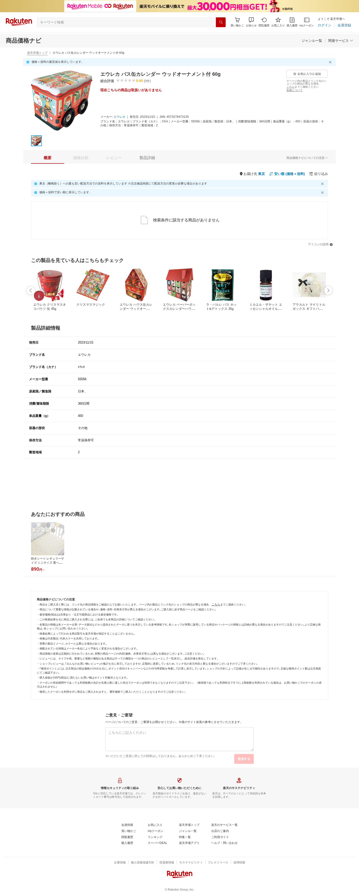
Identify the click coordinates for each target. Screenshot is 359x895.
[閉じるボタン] (331, 62)
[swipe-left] (31, 290)
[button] (251, 22)
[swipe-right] (328, 290)
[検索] (221, 22)
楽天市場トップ (37, 52)
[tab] (47, 158)
